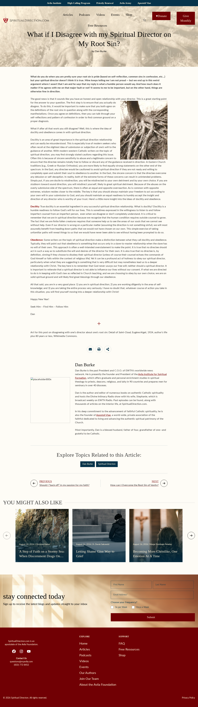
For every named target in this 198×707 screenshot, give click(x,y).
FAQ (122, 643)
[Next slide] (191, 535)
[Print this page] (99, 349)
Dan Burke (87, 464)
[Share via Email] (90, 349)
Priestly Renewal (104, 3)
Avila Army (125, 3)
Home (83, 643)
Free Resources (97, 25)
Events (115, 14)
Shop (129, 14)
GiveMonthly (185, 18)
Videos (100, 14)
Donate (161, 16)
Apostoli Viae (144, 3)
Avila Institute (54, 3)
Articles (68, 14)
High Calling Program (78, 3)
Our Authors (87, 673)
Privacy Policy (188, 698)
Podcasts (84, 14)
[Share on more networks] (107, 349)
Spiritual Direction (107, 464)
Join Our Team (89, 678)
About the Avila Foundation (97, 684)
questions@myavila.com (21, 662)
